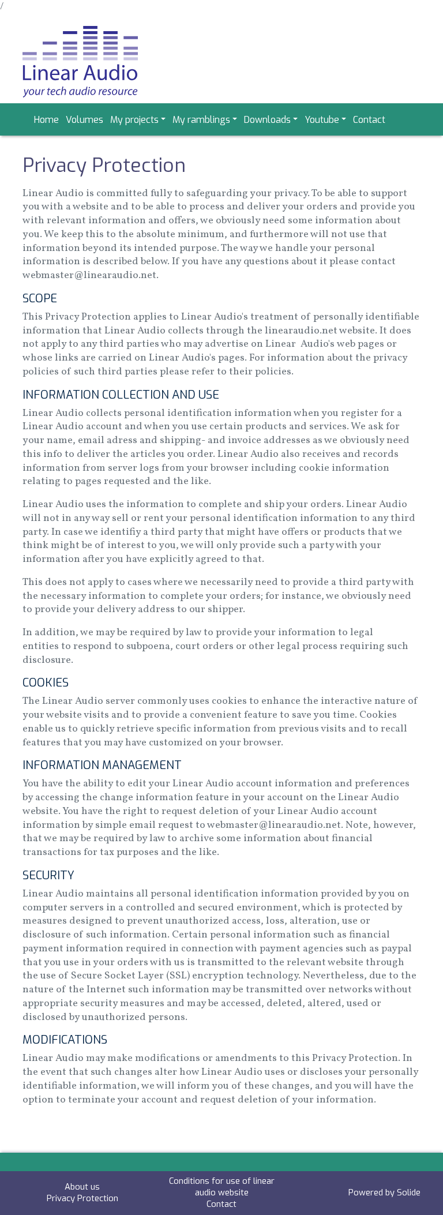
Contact (369, 120)
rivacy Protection (85, 1198)
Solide (409, 1192)
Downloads (267, 120)
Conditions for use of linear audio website (222, 1186)
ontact (223, 1204)
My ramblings (201, 120)
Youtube (322, 120)
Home (46, 120)
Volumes (84, 120)
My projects (134, 120)
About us (82, 1186)
